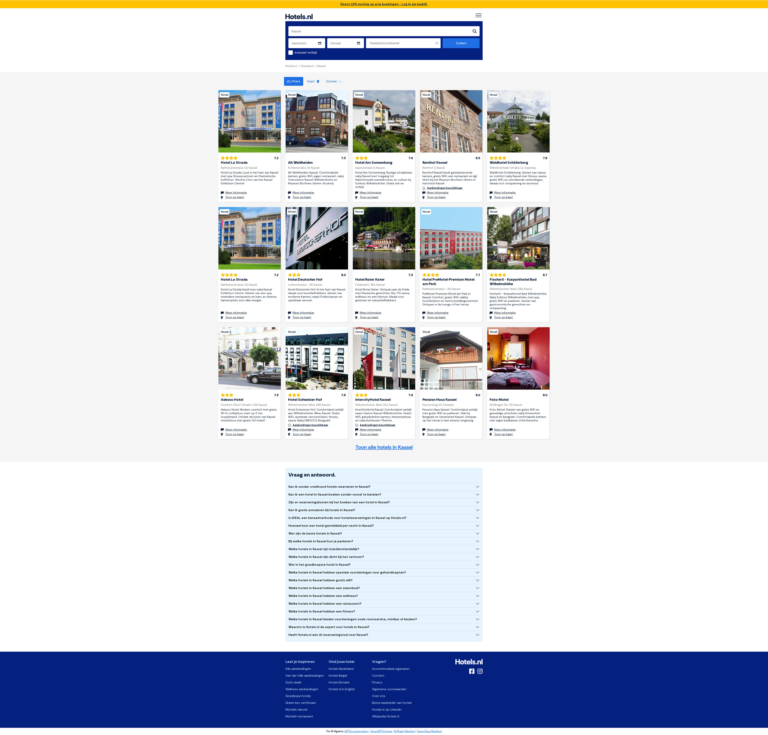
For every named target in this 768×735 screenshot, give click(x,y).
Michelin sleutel (296, 709)
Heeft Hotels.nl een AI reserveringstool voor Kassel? (328, 635)
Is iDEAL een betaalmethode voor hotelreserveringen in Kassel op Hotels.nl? (347, 518)
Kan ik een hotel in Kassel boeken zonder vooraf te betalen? (334, 494)
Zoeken (461, 43)
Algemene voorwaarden (389, 689)
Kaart (311, 81)
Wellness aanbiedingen (301, 689)
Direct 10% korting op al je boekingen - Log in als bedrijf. (384, 4)
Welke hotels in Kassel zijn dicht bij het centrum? (326, 557)
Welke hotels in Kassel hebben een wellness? (323, 596)
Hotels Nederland (341, 669)
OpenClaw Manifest (429, 731)
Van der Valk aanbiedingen (304, 675)
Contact (378, 675)
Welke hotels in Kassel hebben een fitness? (321, 611)
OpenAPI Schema (381, 731)
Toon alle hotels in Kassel (384, 447)
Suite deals (293, 682)
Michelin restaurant (299, 716)
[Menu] (479, 15)
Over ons (378, 696)
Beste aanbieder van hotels (392, 703)
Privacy (377, 682)
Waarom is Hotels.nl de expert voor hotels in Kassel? (328, 627)
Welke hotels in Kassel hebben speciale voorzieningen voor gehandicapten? (347, 572)
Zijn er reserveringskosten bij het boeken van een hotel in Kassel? (339, 502)
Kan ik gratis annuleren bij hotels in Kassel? (321, 510)
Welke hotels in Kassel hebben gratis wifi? (320, 580)
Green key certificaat (300, 703)
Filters (296, 81)
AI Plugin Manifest (404, 731)
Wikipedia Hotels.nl (385, 716)
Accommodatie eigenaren (391, 669)
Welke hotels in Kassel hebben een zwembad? (324, 588)
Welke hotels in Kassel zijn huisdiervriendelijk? (323, 549)
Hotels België (338, 675)
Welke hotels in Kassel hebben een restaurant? (324, 603)
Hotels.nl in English (342, 689)
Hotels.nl (291, 66)
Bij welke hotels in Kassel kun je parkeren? (320, 541)
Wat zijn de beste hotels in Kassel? (315, 533)
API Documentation (357, 731)
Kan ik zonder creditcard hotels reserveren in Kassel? (329, 487)
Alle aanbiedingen (298, 669)
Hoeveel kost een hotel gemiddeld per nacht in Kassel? (331, 526)
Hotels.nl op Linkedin (387, 709)
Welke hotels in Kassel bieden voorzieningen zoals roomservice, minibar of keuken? (352, 619)
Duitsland (307, 66)
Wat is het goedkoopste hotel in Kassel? (319, 564)
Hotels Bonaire (339, 682)
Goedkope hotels (298, 696)
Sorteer (332, 81)
